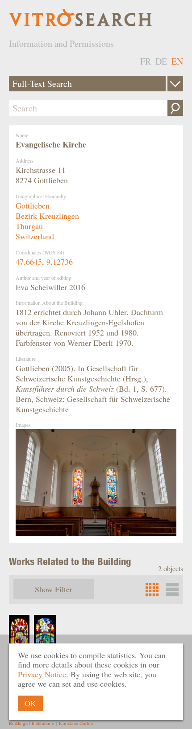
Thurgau (29, 226)
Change (175, 83)
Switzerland (35, 236)
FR (145, 61)
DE (161, 61)
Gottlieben (33, 205)
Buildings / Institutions (31, 723)
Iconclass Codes (76, 723)
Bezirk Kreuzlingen (47, 215)
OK (30, 703)
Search (175, 108)
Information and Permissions (61, 43)
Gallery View (172, 589)
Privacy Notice (42, 674)
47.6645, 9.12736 (44, 261)
